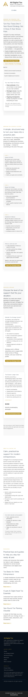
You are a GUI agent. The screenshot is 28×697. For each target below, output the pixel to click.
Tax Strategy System (9, 653)
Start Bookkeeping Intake (13, 413)
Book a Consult (7, 661)
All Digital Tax (16, 2)
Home (5, 651)
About (5, 659)
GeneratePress (14, 694)
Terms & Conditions (8, 670)
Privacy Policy (7, 668)
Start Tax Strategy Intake (11, 61)
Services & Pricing (8, 655)
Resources (6, 657)
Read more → (7, 586)
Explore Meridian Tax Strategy (13, 63)
